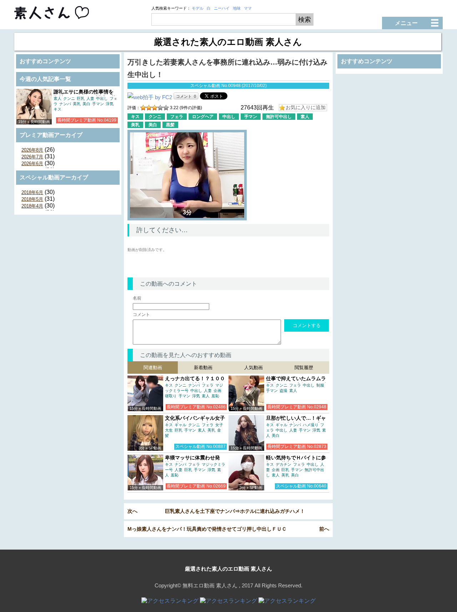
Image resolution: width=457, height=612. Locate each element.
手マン (98, 104)
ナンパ (65, 104)
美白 (86, 104)
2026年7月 (32, 156)
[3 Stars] (154, 108)
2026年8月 (32, 150)
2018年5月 (32, 199)
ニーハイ (222, 8)
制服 (320, 385)
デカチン (283, 464)
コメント (141, 314)
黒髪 (170, 124)
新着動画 (203, 367)
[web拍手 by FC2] (149, 97)
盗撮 (283, 390)
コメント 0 (186, 96)
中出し (102, 98)
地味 (237, 8)
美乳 (77, 104)
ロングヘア (203, 116)
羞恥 (215, 396)
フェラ (176, 116)
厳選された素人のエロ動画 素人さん (228, 569)
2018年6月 (32, 192)
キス (57, 109)
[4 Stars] (160, 108)
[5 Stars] (166, 108)
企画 (217, 390)
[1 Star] (143, 108)
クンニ (69, 98)
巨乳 (81, 98)
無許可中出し (279, 116)
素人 (57, 98)
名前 (137, 298)
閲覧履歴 (304, 367)
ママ (248, 8)
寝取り (171, 396)
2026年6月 (32, 163)
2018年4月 (32, 206)
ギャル (180, 425)
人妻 (90, 98)
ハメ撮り (310, 425)
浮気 (110, 104)
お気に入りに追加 (306, 107)
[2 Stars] (149, 108)
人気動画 (253, 367)
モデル (198, 8)
